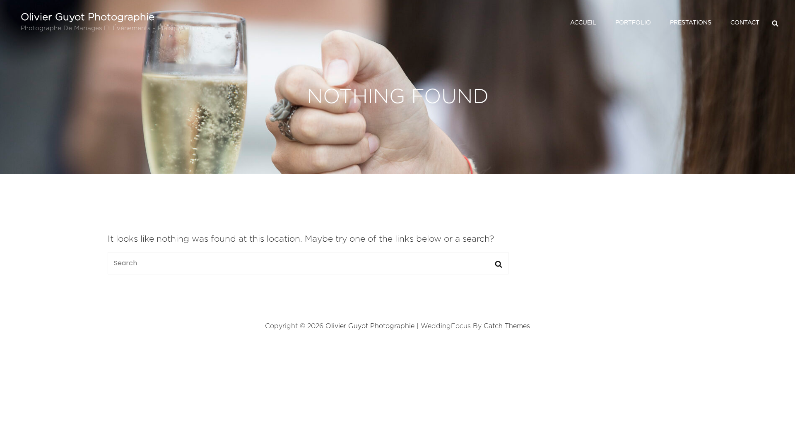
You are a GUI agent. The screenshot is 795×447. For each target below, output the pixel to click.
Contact (744, 23)
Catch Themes (507, 326)
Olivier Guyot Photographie (87, 17)
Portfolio (633, 23)
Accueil (583, 23)
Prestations (690, 23)
